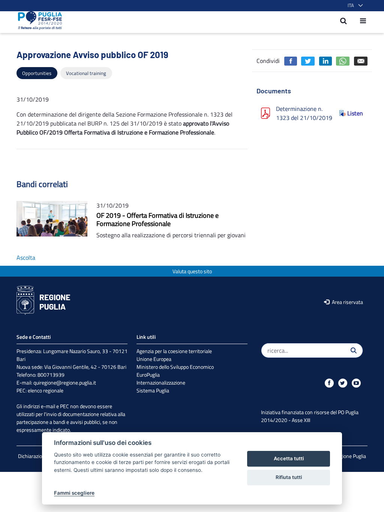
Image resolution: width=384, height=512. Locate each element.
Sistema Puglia (152, 390)
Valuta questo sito (192, 271)
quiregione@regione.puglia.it (64, 382)
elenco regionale (45, 390)
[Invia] (354, 350)
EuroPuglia (148, 375)
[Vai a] (38, 20)
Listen (355, 113)
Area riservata (347, 302)
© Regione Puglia (347, 456)
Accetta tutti (289, 458)
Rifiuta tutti (289, 477)
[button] (354, 5)
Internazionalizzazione (160, 382)
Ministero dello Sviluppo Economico (175, 367)
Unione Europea (153, 359)
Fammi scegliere (74, 493)
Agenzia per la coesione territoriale (174, 351)
